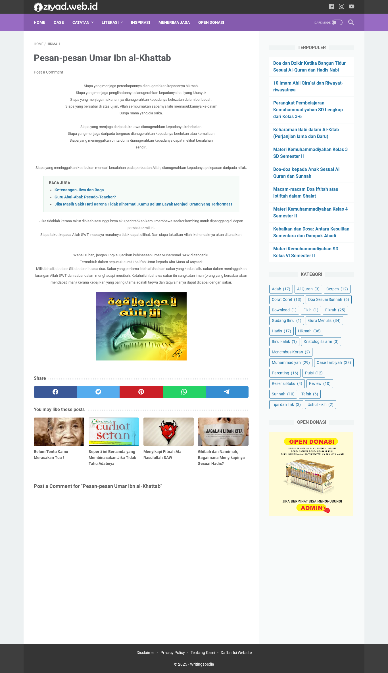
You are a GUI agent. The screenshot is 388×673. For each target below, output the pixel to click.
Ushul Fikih (320, 404)
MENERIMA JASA (174, 22)
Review (320, 383)
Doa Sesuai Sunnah (328, 299)
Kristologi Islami (321, 341)
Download (284, 310)
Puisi (314, 373)
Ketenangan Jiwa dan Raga (79, 190)
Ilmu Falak (284, 341)
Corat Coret (286, 299)
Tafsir (309, 394)
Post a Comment (48, 72)
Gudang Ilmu (286, 320)
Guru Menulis (324, 320)
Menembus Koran (291, 352)
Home (39, 22)
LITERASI (110, 22)
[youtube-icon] (351, 7)
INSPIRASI (140, 22)
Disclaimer (146, 652)
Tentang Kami (203, 652)
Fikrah (335, 310)
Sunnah (283, 394)
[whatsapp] (184, 392)
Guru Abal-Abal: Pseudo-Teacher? (85, 197)
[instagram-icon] (341, 7)
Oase (59, 22)
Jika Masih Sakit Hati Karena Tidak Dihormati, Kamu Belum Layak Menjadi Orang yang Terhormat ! (143, 204)
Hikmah (309, 331)
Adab (281, 289)
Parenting (285, 373)
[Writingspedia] (69, 7)
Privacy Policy (172, 652)
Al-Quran (308, 289)
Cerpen (337, 289)
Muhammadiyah (291, 362)
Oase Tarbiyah (334, 362)
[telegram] (227, 392)
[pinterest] (141, 392)
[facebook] (55, 392)
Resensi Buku (287, 383)
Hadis (281, 331)
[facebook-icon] (331, 7)
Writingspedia (202, 664)
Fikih (310, 310)
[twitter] (98, 392)
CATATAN (80, 22)
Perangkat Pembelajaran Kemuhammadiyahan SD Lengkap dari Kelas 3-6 (308, 109)
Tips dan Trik (286, 404)
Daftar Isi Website (236, 652)
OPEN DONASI (211, 22)
